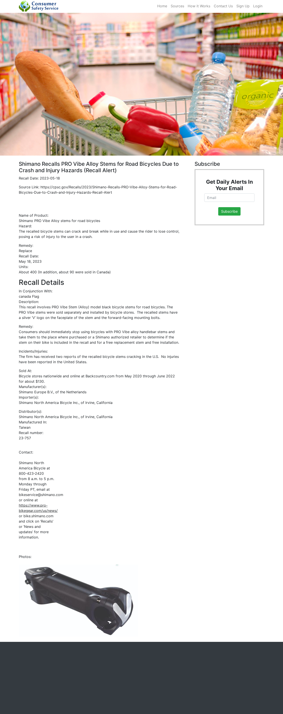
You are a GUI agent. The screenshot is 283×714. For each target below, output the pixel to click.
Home (163, 6)
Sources (178, 6)
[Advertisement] (228, 307)
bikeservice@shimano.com (41, 494)
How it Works (200, 6)
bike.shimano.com (38, 516)
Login (257, 6)
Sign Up (243, 6)
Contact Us (224, 6)
